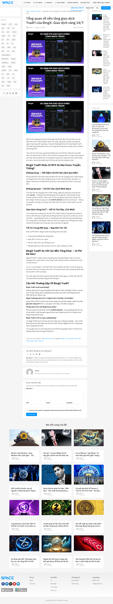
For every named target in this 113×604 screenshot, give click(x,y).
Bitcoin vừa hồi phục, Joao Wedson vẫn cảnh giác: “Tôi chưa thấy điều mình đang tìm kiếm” (106, 41)
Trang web (69, 402)
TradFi (35, 341)
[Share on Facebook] (4, 93)
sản (14, 47)
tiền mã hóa (5, 59)
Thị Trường (53, 587)
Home (28, 11)
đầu (15, 82)
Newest (49, 2)
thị (8, 51)
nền (76, 338)
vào (3, 78)
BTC (10, 24)
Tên (27, 402)
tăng (15, 70)
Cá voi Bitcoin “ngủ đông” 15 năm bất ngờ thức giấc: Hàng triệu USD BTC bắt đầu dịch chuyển (106, 76)
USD (8, 74)
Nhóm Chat (95, 580)
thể (3, 51)
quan (79, 338)
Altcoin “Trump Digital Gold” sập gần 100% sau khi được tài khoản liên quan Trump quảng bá (106, 58)
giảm (13, 39)
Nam (9, 47)
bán (16, 24)
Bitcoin (4, 24)
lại (12, 43)
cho (8, 32)
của (14, 36)
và (13, 74)
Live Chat (32, 583)
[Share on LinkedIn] (16, 93)
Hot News (38, 2)
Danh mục (53, 590)
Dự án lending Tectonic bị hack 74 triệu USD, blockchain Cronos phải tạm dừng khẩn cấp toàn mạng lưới (106, 23)
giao (72, 338)
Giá (8, 39)
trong (9, 66)
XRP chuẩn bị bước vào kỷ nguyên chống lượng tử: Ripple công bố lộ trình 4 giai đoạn (107, 92)
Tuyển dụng (74, 583)
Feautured (61, 2)
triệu (3, 66)
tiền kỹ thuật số (6, 55)
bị (13, 28)
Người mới (90, 8)
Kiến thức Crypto (77, 8)
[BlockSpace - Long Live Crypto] (7, 2)
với (13, 78)
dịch (69, 338)
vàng (39, 341)
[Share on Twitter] (7, 93)
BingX (62, 338)
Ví (51, 580)
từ (2, 74)
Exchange (53, 583)
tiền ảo (13, 62)
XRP (3, 82)
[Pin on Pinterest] (13, 93)
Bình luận (29, 388)
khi (2, 43)
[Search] (97, 7)
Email (48, 402)
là (7, 43)
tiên (13, 51)
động (8, 85)
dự (2, 39)
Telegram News (97, 583)
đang (9, 82)
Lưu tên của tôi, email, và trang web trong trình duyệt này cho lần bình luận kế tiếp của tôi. (55, 410)
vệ (8, 78)
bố (2, 32)
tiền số (13, 59)
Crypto (14, 32)
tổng (31, 341)
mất (3, 47)
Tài (10, 70)
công (3, 36)
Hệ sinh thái (85, 2)
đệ (2, 85)
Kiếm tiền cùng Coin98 (101, 2)
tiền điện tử (5, 62)
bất (8, 28)
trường (4, 70)
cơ (9, 36)
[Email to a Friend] (10, 93)
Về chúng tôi (75, 580)
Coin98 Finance (72, 2)
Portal (28, 2)
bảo (3, 28)
